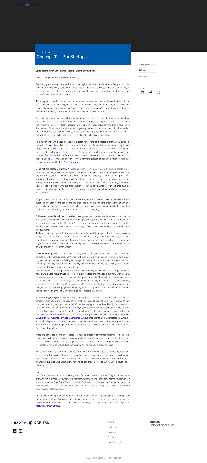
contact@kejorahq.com (161, 425)
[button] (81, 4)
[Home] (15, 431)
